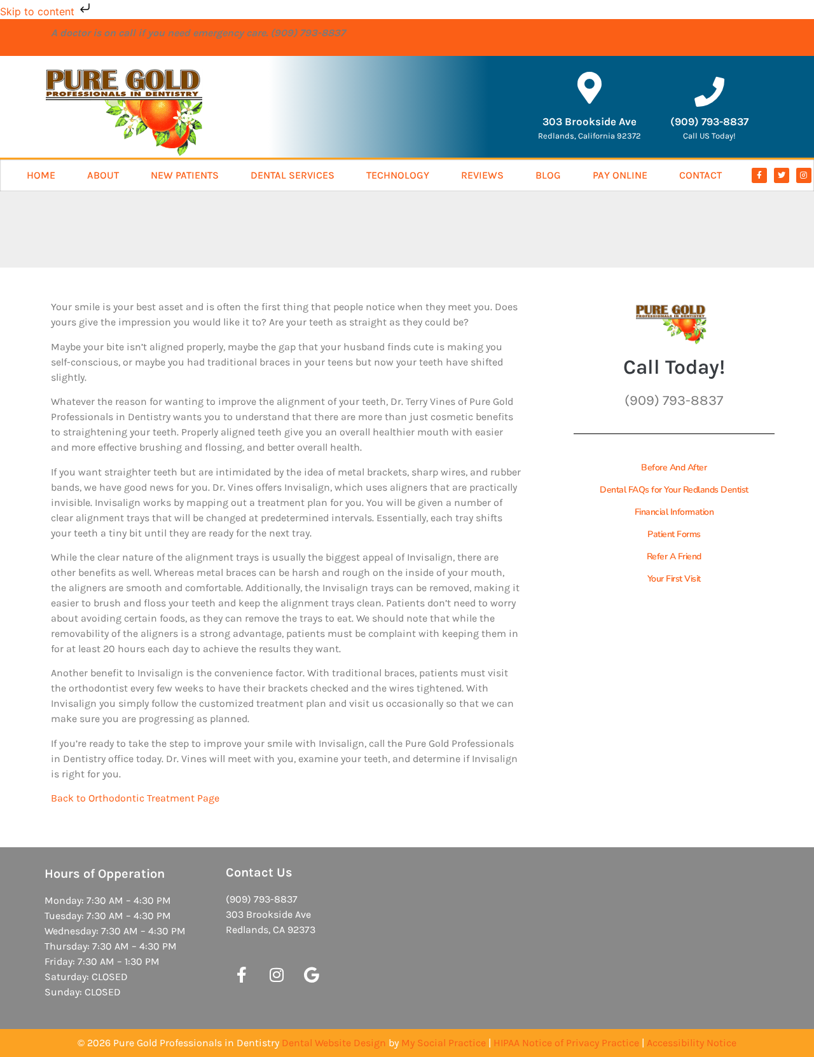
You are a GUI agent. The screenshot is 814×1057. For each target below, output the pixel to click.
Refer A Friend (674, 556)
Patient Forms (674, 534)
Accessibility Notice (691, 1043)
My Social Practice (443, 1043)
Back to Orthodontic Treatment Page (135, 798)
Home (41, 175)
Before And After (674, 467)
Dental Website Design (334, 1043)
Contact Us (259, 872)
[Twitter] (781, 175)
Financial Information (674, 512)
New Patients (185, 175)
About (103, 175)
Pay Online (620, 175)
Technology (397, 175)
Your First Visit (674, 579)
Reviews (482, 175)
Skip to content (39, 11)
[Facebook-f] (759, 175)
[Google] (312, 975)
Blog (548, 175)
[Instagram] (803, 175)
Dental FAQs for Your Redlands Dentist (674, 490)
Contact (700, 175)
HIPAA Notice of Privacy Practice (566, 1043)
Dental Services (293, 175)
